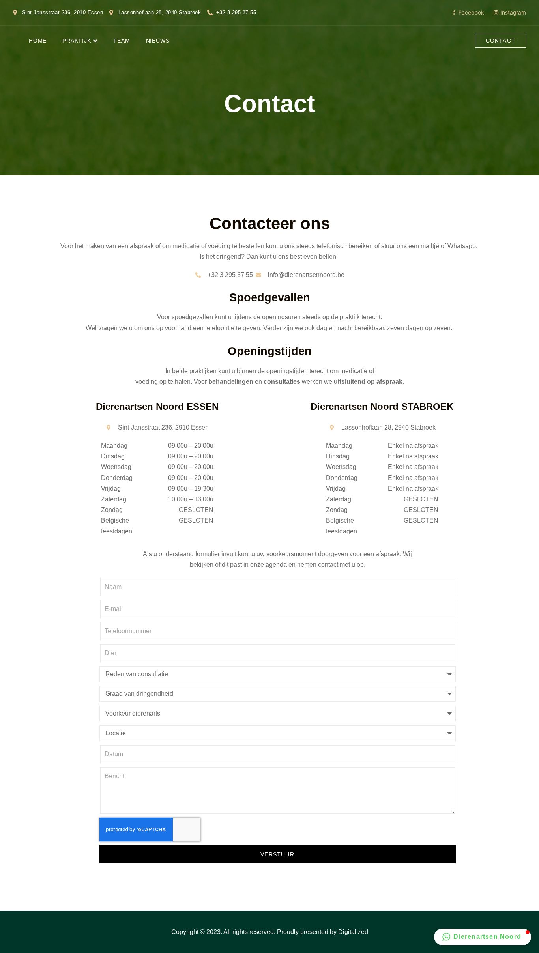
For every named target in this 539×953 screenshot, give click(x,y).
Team (121, 40)
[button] (482, 937)
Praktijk (76, 40)
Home (38, 40)
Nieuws (158, 40)
